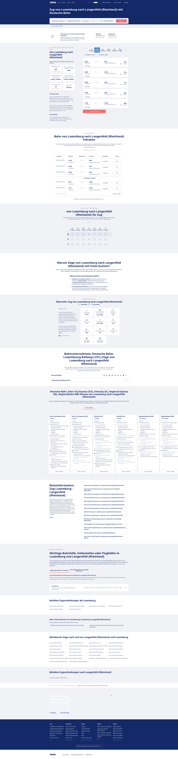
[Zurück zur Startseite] (54, 2)
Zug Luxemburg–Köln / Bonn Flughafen (60, 658)
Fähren (73, 2)
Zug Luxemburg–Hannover (57, 655)
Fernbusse (68, 724)
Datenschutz (89, 754)
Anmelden (126, 2)
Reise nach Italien (118, 735)
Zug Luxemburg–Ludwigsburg (97, 606)
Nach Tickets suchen (56, 71)
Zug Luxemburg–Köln (55, 649)
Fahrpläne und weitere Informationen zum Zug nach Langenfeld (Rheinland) (106, 626)
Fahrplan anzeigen (55, 88)
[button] (85, 21)
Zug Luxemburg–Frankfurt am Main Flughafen (101, 646)
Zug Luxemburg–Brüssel (115, 606)
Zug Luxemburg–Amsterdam (76, 606)
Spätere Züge (116, 194)
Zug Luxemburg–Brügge (56, 609)
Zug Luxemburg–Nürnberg (96, 652)
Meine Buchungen (106, 2)
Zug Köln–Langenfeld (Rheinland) (58, 661)
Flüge (68, 2)
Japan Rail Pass (117, 726)
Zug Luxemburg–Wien (75, 649)
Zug (59, 2)
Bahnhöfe (52, 735)
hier (103, 199)
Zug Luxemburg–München (56, 606)
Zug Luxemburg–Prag (114, 652)
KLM (82, 735)
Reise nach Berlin (117, 729)
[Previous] (68, 229)
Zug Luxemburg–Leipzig (75, 658)
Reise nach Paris (117, 731)
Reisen (115, 724)
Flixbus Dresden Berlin (72, 733)
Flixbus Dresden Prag (71, 731)
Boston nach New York (56, 731)
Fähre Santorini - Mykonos (104, 726)
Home (51, 685)
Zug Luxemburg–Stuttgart (115, 646)
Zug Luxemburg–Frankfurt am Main (78, 646)
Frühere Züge (61, 194)
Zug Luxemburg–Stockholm (116, 649)
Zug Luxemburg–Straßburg (116, 655)
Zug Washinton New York (57, 729)
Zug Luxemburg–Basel (95, 655)
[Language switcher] (96, 2)
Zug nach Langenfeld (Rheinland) (67, 685)
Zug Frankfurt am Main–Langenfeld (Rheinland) (121, 658)
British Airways (85, 731)
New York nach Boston (56, 733)
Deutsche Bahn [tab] (89, 407)
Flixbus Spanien (70, 729)
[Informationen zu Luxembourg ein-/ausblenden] (126, 587)
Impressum (66, 754)
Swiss (82, 733)
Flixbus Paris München (72, 735)
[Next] (125, 50)
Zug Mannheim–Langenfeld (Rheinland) (79, 661)
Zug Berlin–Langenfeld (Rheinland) (98, 658)
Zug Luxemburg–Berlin (55, 643)
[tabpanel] (89, 443)
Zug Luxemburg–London (56, 646)
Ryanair (83, 726)
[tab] (90, 54)
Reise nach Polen (117, 733)
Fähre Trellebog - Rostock (104, 732)
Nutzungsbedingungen (77, 754)
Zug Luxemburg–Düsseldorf (96, 649)
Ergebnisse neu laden (88, 150)
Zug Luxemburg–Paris (75, 609)
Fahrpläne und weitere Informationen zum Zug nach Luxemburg (67, 625)
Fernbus (64, 2)
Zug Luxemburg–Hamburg (116, 643)
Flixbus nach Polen (71, 726)
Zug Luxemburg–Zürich (75, 652)
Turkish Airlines (85, 729)
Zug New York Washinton (57, 726)
